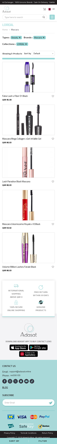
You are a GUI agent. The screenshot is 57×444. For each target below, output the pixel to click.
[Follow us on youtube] (26, 381)
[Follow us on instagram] (10, 381)
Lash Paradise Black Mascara (16, 181)
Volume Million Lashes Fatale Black (19, 266)
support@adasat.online (20, 371)
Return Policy (47, 432)
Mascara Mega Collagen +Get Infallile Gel (21, 138)
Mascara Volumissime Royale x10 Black (21, 224)
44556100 (15, 375)
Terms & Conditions (28, 432)
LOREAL (20, 44)
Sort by (27, 53)
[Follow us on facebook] (4, 381)
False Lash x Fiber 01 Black (15, 96)
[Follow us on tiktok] (32, 381)
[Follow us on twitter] (15, 381)
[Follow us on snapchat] (21, 381)
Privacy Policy (9, 432)
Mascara (38, 37)
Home (5, 29)
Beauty (15, 37)
